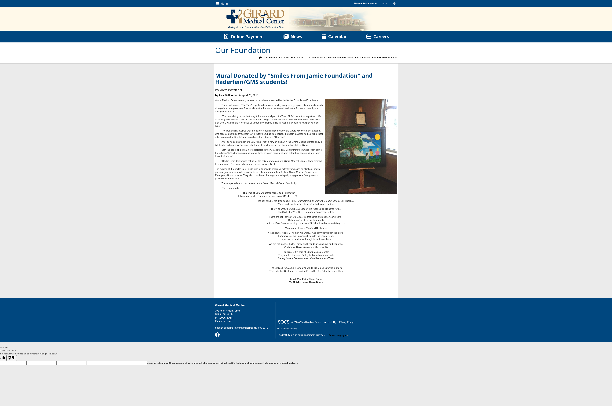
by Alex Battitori (224, 95)
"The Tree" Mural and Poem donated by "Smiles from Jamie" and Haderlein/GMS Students (351, 57)
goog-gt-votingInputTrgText (255, 363)
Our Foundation (272, 57)
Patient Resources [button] (364, 3)
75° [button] (384, 3)
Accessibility (330, 322)
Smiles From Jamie (293, 57)
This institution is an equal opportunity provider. (301, 334)
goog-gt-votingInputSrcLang (162, 363)
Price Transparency (287, 328)
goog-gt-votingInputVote (284, 363)
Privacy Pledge (346, 322)
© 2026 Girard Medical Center (306, 322)
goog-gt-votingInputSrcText (225, 363)
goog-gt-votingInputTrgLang (194, 363)
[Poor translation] (12, 358)
